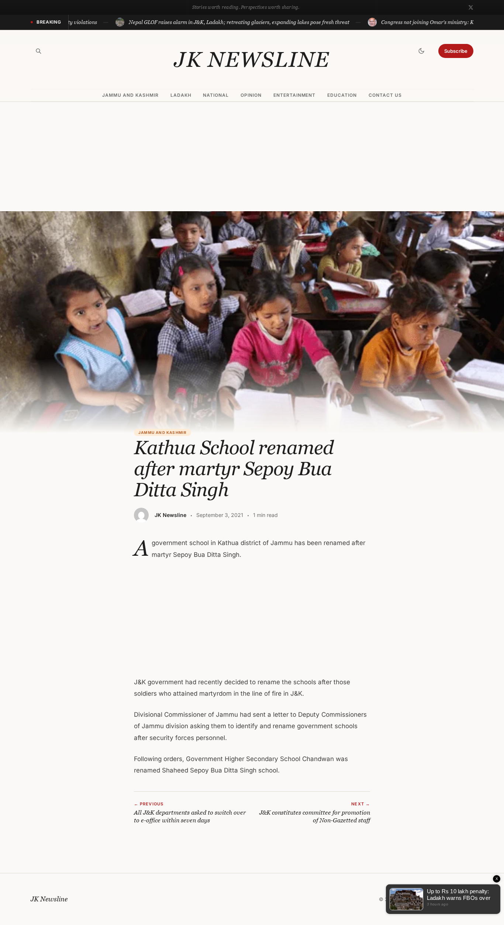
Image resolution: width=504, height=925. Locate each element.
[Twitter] (470, 7)
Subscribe (455, 51)
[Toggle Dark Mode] (421, 51)
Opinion (251, 95)
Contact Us (385, 95)
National (216, 95)
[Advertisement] (252, 156)
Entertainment (294, 95)
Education (342, 95)
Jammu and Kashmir (130, 95)
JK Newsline (252, 59)
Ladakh (180, 95)
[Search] (38, 51)
